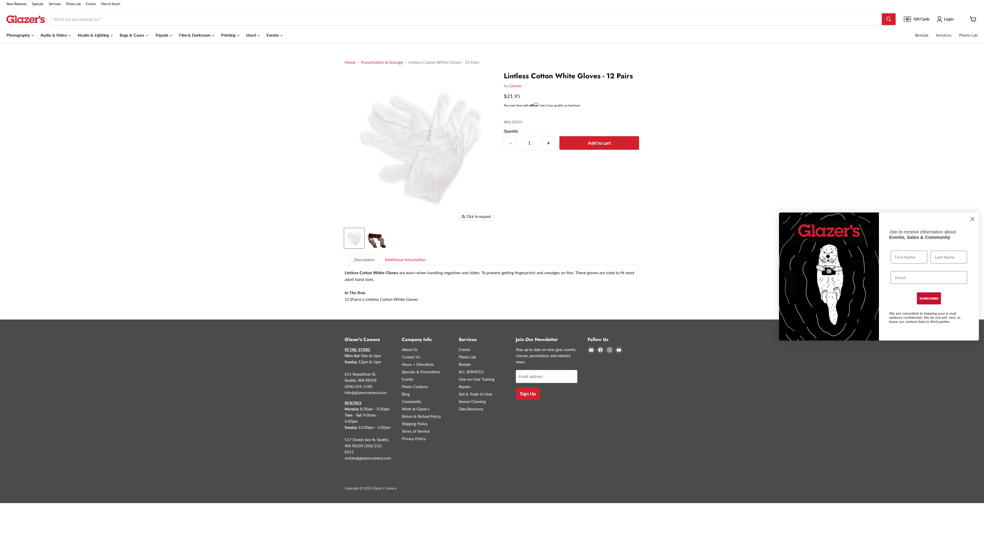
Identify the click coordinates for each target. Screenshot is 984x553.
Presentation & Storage (382, 62)
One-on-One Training (477, 379)
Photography (18, 35)
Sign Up (528, 393)
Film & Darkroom (195, 35)
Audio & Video (54, 35)
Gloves (515, 85)
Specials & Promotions (421, 371)
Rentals (921, 35)
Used (251, 35)
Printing (229, 35)
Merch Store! (110, 4)
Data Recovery (471, 409)
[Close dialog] (972, 219)
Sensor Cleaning (472, 401)
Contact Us (411, 357)
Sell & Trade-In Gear (475, 394)
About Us (410, 349)
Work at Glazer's (416, 409)
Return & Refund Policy (421, 416)
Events (91, 4)
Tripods (162, 35)
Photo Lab (73, 4)
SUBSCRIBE (928, 298)
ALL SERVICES (471, 371)
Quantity (511, 131)
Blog (406, 394)
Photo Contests (415, 386)
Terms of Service (416, 431)
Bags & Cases (132, 35)
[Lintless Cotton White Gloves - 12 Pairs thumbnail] (354, 238)
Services (55, 4)
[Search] (889, 19)
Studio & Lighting (94, 35)
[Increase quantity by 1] (548, 143)
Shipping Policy (415, 423)
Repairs (465, 386)
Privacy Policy (414, 438)
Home (350, 62)
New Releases (16, 4)
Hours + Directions (418, 364)
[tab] (365, 259)
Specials (38, 4)
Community (411, 401)
